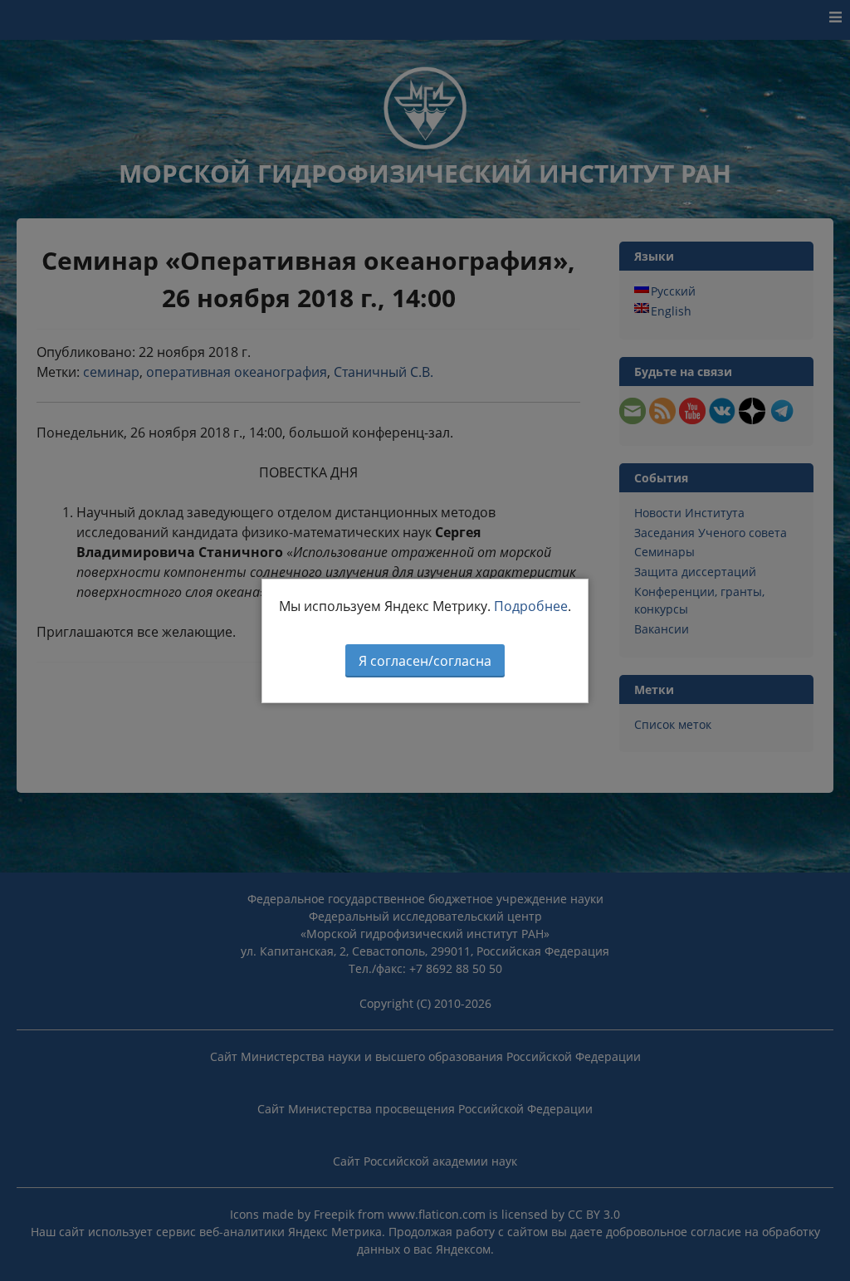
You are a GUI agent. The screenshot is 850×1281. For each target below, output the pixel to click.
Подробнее (531, 606)
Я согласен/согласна (425, 661)
